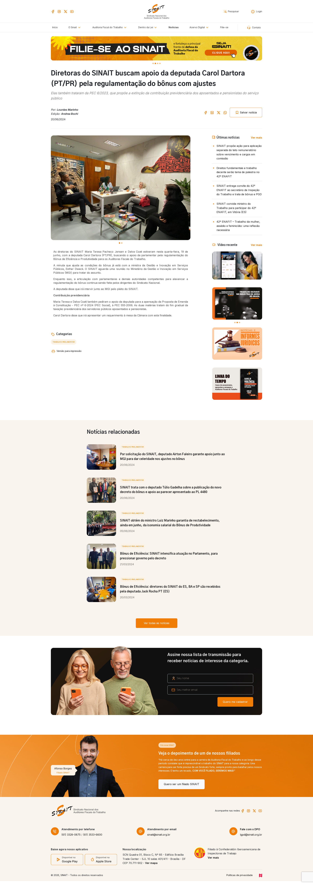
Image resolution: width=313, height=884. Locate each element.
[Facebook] (53, 11)
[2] (157, 63)
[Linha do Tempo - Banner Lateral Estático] (237, 384)
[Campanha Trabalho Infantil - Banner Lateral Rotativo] (237, 303)
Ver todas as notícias (156, 623)
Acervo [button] (197, 27)
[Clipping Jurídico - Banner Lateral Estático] (237, 343)
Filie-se (224, 27)
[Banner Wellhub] (156, 48)
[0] (153, 63)
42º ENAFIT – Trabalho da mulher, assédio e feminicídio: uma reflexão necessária (238, 226)
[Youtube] (72, 11)
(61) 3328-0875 (71, 837)
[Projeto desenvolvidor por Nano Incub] (260, 878)
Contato (256, 27)
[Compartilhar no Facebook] (206, 112)
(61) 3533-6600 (92, 837)
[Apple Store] (101, 862)
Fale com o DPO (250, 832)
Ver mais (256, 137)
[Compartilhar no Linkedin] (212, 112)
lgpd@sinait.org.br (251, 837)
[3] (160, 63)
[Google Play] (67, 862)
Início (55, 27)
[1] (155, 63)
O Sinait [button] (72, 27)
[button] (110, 27)
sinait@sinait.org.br (158, 837)
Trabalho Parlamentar (63, 342)
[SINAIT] (156, 11)
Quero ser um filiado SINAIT (74, 784)
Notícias (174, 27)
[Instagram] (59, 11)
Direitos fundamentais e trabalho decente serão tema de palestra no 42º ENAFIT (238, 172)
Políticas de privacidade (239, 878)
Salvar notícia (248, 112)
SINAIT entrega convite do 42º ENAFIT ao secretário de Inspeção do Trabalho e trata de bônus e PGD (239, 190)
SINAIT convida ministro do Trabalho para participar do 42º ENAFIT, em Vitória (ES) (236, 208)
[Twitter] (65, 11)
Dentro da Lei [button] (146, 27)
